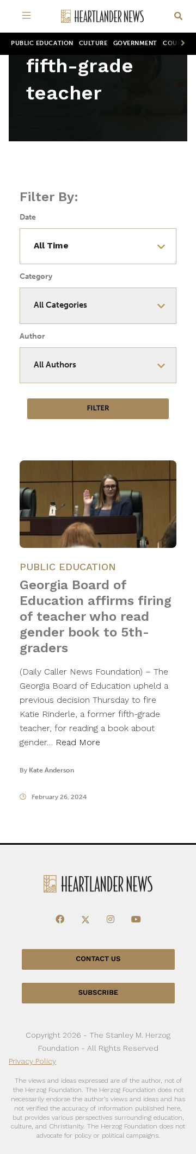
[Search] (178, 16)
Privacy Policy (32, 1061)
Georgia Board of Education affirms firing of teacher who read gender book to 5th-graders (95, 616)
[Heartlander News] (102, 16)
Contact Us (98, 959)
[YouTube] (136, 919)
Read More (78, 742)
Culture (93, 43)
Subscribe (98, 993)
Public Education (42, 43)
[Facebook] (60, 919)
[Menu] (28, 16)
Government (135, 43)
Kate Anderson (51, 770)
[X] (85, 919)
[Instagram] (110, 919)
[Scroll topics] (181, 44)
